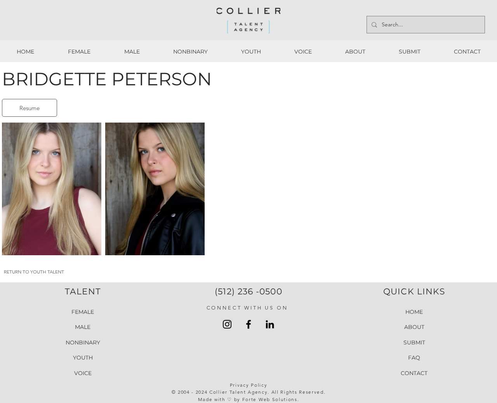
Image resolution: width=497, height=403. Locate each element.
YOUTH (83, 357)
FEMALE (82, 311)
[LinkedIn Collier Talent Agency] (270, 324)
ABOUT (414, 326)
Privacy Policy (249, 385)
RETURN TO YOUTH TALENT (34, 272)
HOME (414, 311)
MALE (82, 326)
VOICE (83, 373)
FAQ (414, 357)
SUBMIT (414, 342)
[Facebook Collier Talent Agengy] (248, 324)
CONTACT (414, 373)
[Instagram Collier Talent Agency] (227, 324)
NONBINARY (83, 342)
